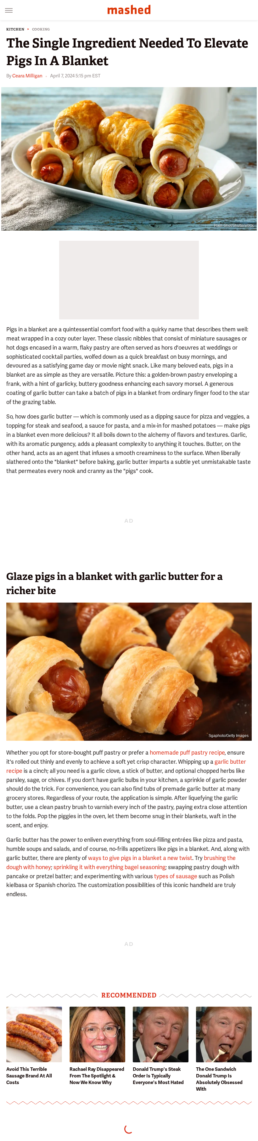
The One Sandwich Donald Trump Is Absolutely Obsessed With (219, 1079)
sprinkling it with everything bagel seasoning (109, 867)
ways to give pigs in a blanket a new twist (140, 858)
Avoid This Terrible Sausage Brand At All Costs (29, 1076)
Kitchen (15, 29)
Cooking (41, 29)
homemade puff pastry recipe (187, 752)
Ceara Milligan (27, 76)
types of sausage (175, 876)
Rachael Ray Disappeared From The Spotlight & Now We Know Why (97, 1076)
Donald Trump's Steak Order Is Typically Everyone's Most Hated (158, 1076)
